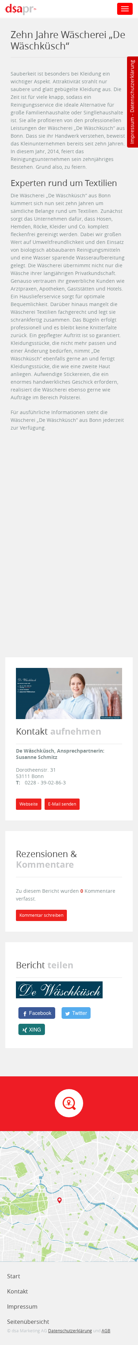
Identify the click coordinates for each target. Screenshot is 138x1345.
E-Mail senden (62, 804)
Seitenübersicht (28, 1322)
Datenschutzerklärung (131, 86)
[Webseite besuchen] (69, 692)
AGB (106, 1330)
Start (13, 1276)
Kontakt (17, 1291)
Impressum (131, 130)
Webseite (28, 804)
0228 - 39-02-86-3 (45, 782)
